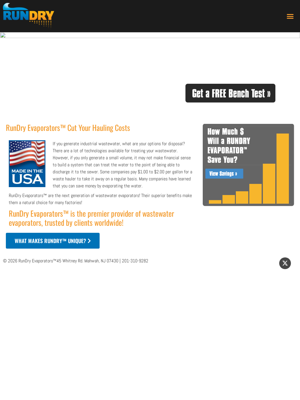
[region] (150, 75)
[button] (290, 16)
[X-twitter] (285, 263)
